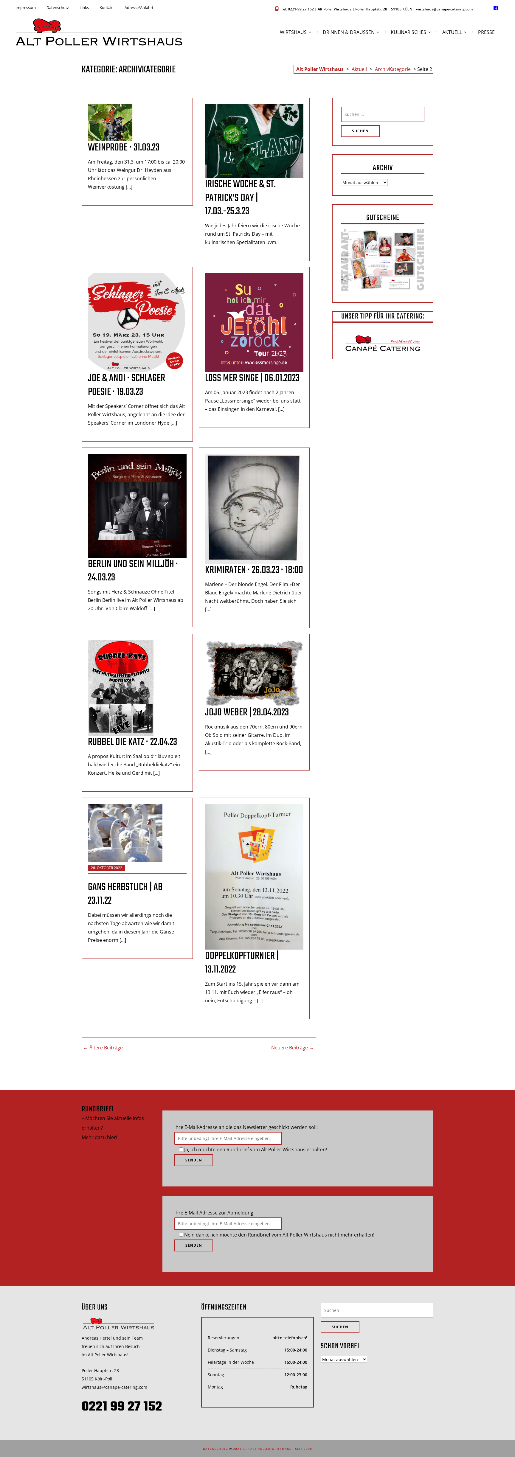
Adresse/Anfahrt (139, 8)
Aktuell (452, 32)
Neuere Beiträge (289, 1047)
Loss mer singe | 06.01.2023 (252, 378)
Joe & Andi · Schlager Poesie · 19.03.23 (126, 385)
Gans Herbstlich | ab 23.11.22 (125, 894)
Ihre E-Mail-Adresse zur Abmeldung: (214, 1212)
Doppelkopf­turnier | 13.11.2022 (242, 963)
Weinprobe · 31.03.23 (123, 148)
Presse (486, 32)
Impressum (25, 8)
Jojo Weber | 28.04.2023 (247, 713)
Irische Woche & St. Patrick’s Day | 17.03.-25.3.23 (240, 198)
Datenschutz (57, 8)
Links (84, 8)
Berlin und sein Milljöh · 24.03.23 (133, 571)
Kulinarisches (408, 32)
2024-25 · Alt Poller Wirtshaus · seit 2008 (272, 1449)
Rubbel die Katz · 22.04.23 (132, 742)
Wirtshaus (293, 32)
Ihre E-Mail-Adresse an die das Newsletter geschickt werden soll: (246, 1127)
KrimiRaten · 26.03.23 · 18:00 (254, 570)
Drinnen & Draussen (349, 32)
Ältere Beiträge (106, 1047)
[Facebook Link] (496, 8)
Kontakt (107, 8)
